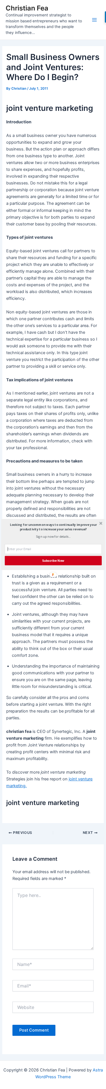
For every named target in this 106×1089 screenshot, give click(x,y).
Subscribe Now (53, 561)
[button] (53, 526)
